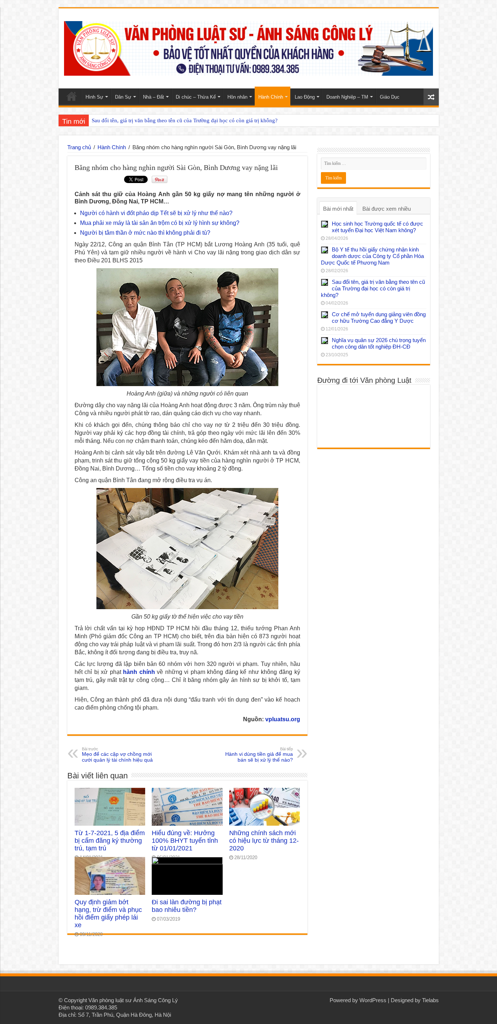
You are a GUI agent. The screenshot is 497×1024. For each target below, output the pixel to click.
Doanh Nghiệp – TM (347, 97)
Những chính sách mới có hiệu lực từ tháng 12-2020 (264, 840)
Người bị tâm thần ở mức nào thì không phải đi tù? (145, 233)
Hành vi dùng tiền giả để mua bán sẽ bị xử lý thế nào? (259, 755)
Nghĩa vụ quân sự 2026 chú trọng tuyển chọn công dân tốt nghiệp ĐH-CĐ (379, 343)
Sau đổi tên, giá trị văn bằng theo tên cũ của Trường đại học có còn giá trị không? (185, 120)
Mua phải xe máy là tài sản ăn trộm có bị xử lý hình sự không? (159, 223)
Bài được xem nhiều (386, 209)
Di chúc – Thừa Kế (196, 97)
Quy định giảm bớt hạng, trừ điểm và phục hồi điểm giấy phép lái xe (108, 913)
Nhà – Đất (153, 97)
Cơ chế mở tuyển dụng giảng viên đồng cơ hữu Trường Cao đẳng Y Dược (379, 317)
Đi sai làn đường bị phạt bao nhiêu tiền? (187, 905)
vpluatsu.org (282, 719)
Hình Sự (94, 97)
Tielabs (430, 1000)
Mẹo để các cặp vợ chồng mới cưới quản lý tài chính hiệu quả (117, 755)
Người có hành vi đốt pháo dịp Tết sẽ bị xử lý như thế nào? (156, 213)
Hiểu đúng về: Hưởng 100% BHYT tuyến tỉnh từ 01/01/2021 (185, 840)
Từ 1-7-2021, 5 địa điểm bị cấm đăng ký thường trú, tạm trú (110, 840)
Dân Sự (123, 97)
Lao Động (305, 97)
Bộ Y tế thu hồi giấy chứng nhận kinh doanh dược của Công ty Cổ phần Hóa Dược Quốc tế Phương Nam (372, 256)
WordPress (372, 1000)
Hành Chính (270, 97)
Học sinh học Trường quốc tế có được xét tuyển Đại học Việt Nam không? (377, 227)
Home (71, 96)
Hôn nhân (237, 97)
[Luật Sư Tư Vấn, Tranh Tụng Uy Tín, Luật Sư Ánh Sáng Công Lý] (248, 47)
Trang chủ (79, 147)
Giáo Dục (389, 97)
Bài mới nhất (338, 209)
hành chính (139, 672)
